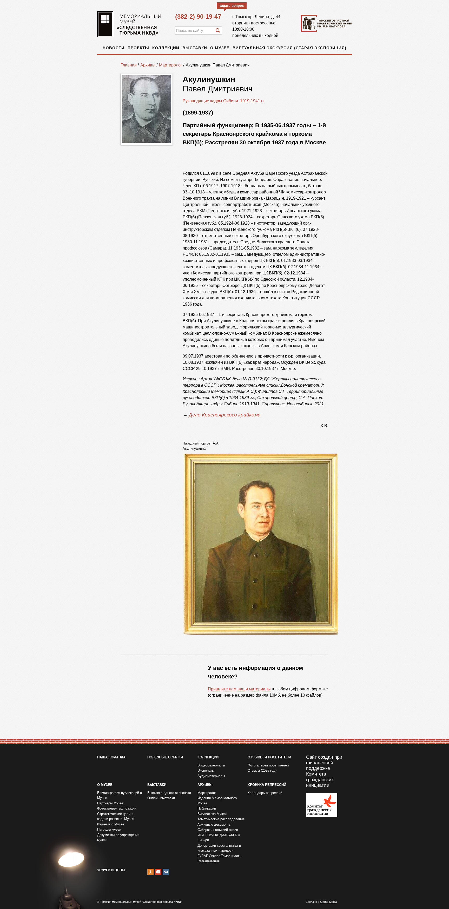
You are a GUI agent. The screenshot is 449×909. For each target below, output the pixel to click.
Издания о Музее (110, 824)
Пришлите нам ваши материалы (239, 689)
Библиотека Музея (212, 814)
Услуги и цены (111, 870)
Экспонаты (205, 770)
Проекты (138, 48)
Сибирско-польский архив (217, 830)
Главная (129, 65)
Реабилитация (208, 861)
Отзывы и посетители (269, 757)
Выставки (194, 48)
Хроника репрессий (267, 785)
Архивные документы (214, 824)
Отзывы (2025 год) (262, 770)
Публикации (206, 808)
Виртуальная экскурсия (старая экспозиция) (289, 48)
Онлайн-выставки (161, 798)
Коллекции (165, 48)
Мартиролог (170, 65)
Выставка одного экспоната (169, 793)
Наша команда (111, 757)
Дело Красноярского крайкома (225, 415)
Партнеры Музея (110, 803)
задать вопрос (232, 6)
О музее (219, 48)
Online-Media (328, 901)
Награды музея (109, 829)
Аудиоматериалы (211, 776)
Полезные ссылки (165, 757)
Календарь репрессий (265, 793)
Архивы (147, 65)
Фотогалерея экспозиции (116, 808)
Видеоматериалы (211, 765)
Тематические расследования (221, 819)
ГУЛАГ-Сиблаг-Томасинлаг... (219, 856)
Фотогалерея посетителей (268, 765)
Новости (113, 48)
